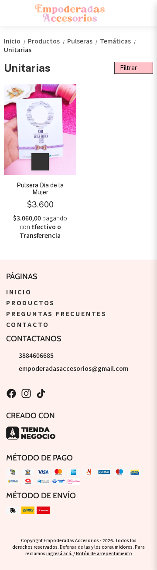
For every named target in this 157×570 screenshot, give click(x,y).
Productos (46, 41)
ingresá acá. (59, 553)
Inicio (15, 41)
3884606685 (36, 355)
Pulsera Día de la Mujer (40, 189)
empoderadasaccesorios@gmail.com (73, 368)
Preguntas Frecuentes (56, 313)
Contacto (27, 324)
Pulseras (82, 41)
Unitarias (17, 49)
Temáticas (118, 41)
